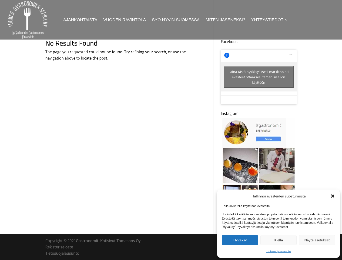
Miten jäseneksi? (225, 20)
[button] (332, 196)
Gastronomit (87, 240)
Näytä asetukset (317, 240)
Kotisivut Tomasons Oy (120, 240)
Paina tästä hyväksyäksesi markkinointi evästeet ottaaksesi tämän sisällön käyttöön (258, 77)
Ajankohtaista (80, 20)
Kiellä (278, 240)
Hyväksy (240, 240)
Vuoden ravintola (124, 20)
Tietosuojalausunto (278, 251)
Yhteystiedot (267, 20)
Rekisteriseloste (59, 247)
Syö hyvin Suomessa (176, 20)
